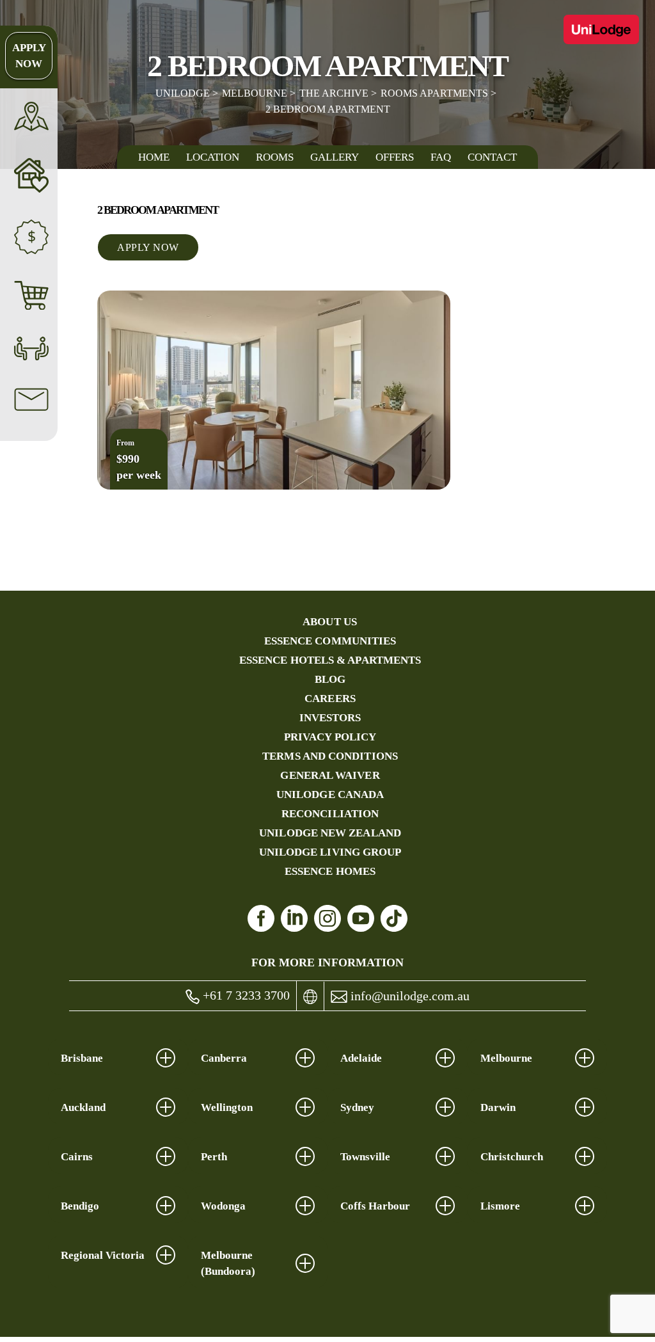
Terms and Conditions (330, 756)
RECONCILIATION (330, 814)
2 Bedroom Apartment (327, 109)
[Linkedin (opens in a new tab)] (294, 918)
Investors (330, 718)
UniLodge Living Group (330, 852)
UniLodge (182, 93)
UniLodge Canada (330, 794)
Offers (394, 157)
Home (154, 157)
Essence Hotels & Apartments (330, 660)
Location (212, 157)
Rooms (275, 157)
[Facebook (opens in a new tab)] (261, 918)
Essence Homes (330, 871)
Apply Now (29, 56)
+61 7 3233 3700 (245, 995)
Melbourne (254, 93)
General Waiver (329, 775)
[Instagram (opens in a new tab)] (327, 918)
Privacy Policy (330, 737)
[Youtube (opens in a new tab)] (360, 918)
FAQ (440, 157)
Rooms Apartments (434, 93)
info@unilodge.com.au (408, 996)
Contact (492, 157)
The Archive (333, 93)
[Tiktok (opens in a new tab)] (394, 918)
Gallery (334, 157)
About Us (330, 622)
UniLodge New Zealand (330, 833)
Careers (330, 698)
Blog (330, 679)
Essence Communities (330, 641)
